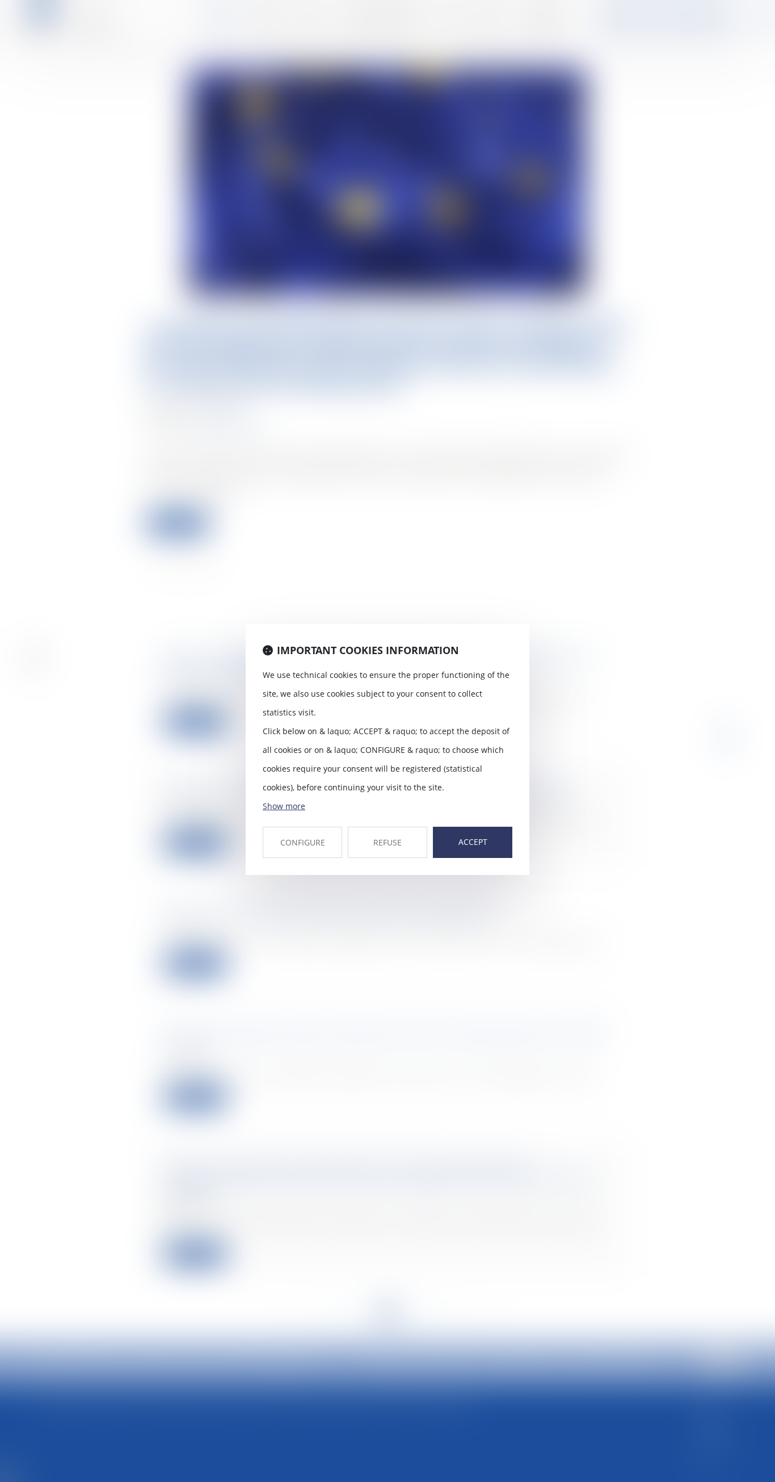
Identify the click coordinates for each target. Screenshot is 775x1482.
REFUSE (387, 842)
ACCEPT (472, 841)
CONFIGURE (302, 842)
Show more (284, 806)
